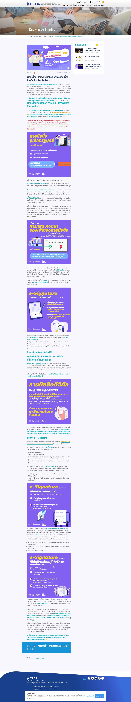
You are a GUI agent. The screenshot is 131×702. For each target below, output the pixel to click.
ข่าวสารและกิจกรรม (96, 5)
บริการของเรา (82, 5)
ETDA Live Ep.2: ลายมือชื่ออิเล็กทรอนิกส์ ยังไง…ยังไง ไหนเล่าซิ (92, 49)
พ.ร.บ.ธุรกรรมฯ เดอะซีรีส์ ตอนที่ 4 (92, 57)
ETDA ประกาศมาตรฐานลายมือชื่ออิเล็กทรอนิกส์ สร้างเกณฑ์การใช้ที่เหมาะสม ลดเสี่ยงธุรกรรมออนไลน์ (93, 65)
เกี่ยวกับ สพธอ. (76, 5)
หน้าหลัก (30, 37)
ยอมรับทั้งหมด (99, 696)
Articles (45, 37)
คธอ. (64, 5)
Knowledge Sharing (38, 37)
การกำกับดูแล (69, 5)
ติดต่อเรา (102, 5)
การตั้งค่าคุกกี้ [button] (90, 696)
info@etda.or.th (53, 688)
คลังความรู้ (89, 5)
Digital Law (51, 37)
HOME (78, 2)
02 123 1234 (56, 686)
